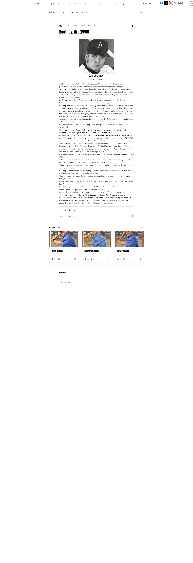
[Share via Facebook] (60, 210)
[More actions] (132, 26)
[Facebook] (161, 3)
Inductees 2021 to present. (79, 12)
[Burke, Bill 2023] (63, 239)
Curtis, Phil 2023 (123, 251)
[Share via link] (75, 210)
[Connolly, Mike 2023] (96, 239)
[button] (141, 12)
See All (141, 227)
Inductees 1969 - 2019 (57, 12)
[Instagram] (171, 3)
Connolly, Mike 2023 (91, 251)
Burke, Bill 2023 (57, 251)
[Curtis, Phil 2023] (129, 239)
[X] (166, 3)
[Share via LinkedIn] (70, 210)
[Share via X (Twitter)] (65, 210)
